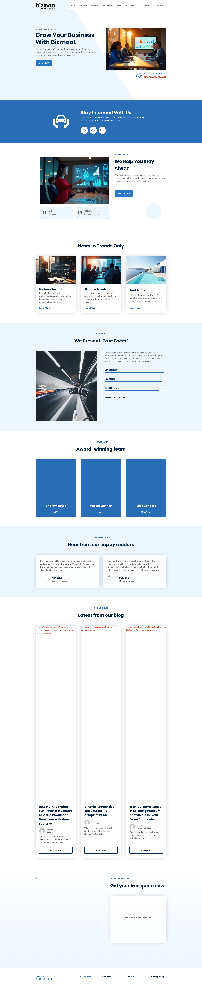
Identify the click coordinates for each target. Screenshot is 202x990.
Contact (131, 976)
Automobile (146, 6)
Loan (118, 6)
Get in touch (123, 193)
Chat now (44, 63)
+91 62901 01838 (155, 77)
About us (106, 976)
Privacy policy (157, 976)
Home (72, 6)
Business (83, 6)
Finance (95, 6)
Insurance (108, 6)
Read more (55, 850)
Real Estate (130, 6)
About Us (160, 6)
